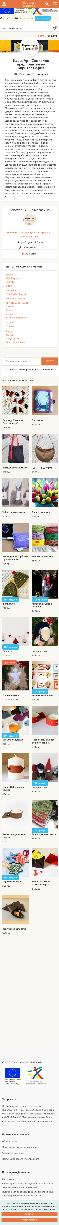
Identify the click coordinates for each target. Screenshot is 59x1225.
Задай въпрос (31, 254)
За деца (9, 322)
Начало (40, 35)
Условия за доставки (13, 1153)
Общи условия (9, 1141)
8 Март (9, 274)
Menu (55, 4)
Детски (9, 310)
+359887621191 (8, 18)
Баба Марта (11, 278)
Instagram (42, 74)
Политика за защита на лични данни (20, 1147)
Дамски (9, 306)
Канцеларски (12, 338)
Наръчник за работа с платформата (20, 1158)
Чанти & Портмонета (16, 317)
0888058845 (29, 247)
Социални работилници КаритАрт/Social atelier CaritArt (29, 234)
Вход (4, 4)
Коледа (9, 334)
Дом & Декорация (15, 294)
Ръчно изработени (15, 342)
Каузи (8, 331)
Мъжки (9, 314)
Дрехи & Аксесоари (16, 303)
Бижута (10, 282)
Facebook (24, 74)
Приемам (29, 1214)
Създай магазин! (42, 18)
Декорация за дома (15, 298)
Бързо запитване (25, 18)
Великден (10, 290)
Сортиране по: (12, 369)
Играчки (9, 326)
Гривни (8, 285)
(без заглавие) (9, 1179)
